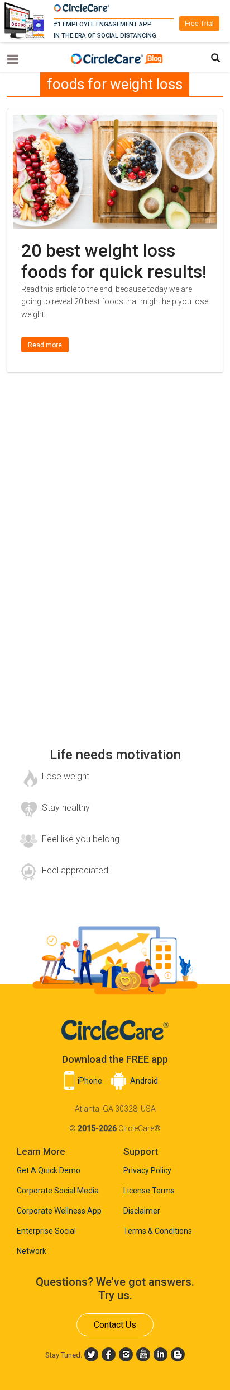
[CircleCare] (117, 57)
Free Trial (199, 23)
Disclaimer (141, 1210)
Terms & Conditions (157, 1230)
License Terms (149, 1190)
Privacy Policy (147, 1170)
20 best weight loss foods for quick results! (114, 261)
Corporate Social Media (58, 1190)
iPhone (90, 1080)
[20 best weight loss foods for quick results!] (115, 122)
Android (144, 1080)
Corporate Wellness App (59, 1210)
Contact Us (115, 1324)
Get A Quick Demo (48, 1170)
